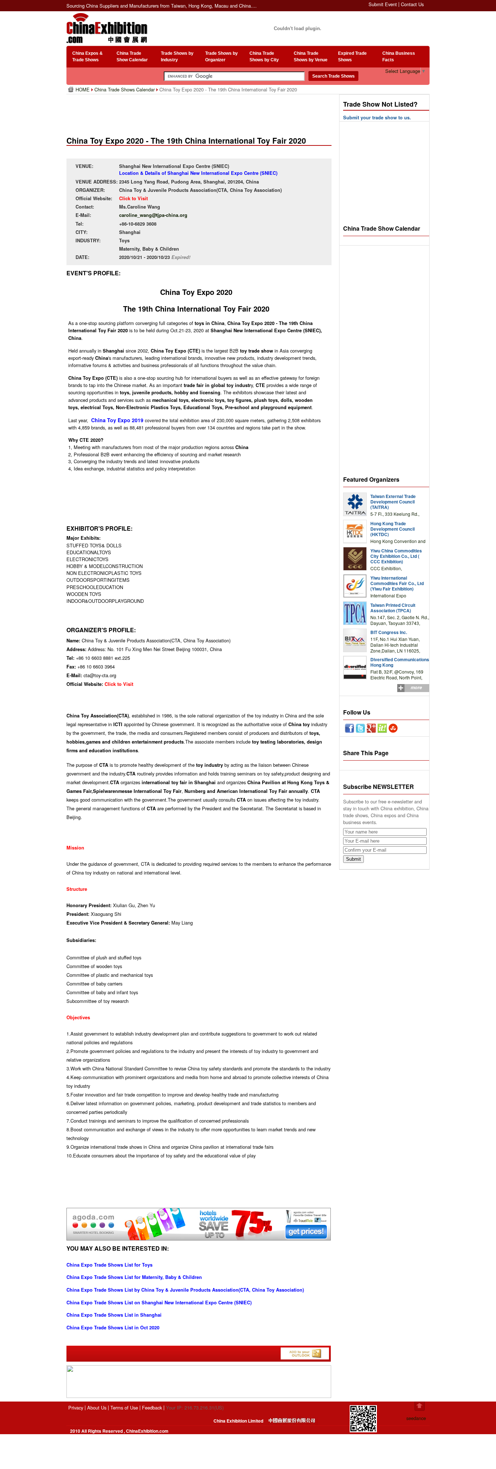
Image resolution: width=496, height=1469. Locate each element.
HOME (83, 89)
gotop (419, 1406)
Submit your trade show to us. (377, 117)
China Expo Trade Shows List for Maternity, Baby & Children (134, 1277)
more (416, 687)
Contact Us (412, 4)
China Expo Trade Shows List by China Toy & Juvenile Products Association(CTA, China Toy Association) (185, 1290)
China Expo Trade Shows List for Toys (109, 1265)
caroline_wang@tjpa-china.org (153, 215)
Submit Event (383, 4)
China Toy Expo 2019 (117, 420)
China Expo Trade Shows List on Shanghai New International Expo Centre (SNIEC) (159, 1302)
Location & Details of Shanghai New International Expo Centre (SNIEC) (198, 173)
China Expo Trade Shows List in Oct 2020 (112, 1327)
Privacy (75, 1407)
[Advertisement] (200, 112)
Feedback (152, 1407)
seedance (416, 1418)
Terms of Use (124, 1407)
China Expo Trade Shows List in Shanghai (114, 1315)
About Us (96, 1407)
